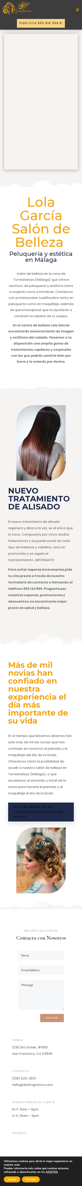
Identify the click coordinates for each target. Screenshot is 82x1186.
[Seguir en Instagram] (31, 1146)
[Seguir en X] (23, 1146)
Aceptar (12, 1179)
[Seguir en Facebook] (15, 1146)
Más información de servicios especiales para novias (38, 812)
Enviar (52, 1017)
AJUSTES (52, 1172)
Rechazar (31, 1179)
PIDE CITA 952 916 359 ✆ (41, 23)
